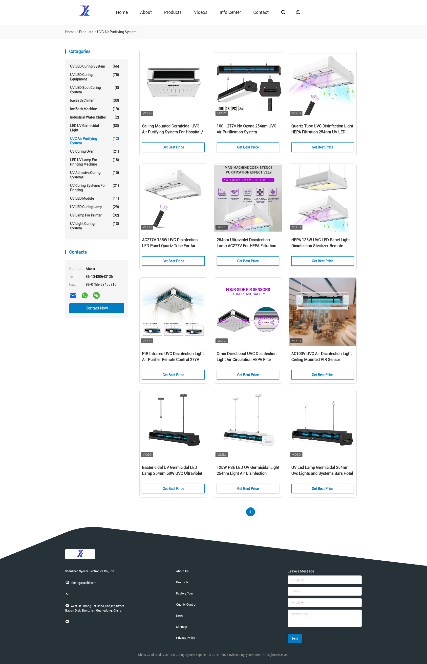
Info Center (230, 12)
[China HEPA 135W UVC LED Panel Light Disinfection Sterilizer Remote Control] (322, 198)
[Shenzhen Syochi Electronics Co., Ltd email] (73, 295)
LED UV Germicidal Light (94, 128)
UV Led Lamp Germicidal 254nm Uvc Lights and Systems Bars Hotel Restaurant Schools (322, 473)
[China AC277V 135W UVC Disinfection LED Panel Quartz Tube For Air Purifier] (173, 198)
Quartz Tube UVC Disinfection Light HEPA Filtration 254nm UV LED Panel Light (322, 132)
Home (122, 12)
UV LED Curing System (94, 66)
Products (173, 12)
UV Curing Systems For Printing (94, 188)
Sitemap (181, 627)
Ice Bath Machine (94, 109)
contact (261, 12)
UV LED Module (94, 198)
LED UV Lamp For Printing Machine (94, 162)
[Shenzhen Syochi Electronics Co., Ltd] (85, 10)
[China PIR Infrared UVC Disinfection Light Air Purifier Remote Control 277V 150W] (173, 312)
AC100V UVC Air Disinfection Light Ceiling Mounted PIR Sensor (321, 356)
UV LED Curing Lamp (94, 207)
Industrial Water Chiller (94, 117)
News (179, 615)
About (146, 12)
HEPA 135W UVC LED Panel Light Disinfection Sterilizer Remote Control (320, 245)
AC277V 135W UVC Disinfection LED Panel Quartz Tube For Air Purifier (170, 245)
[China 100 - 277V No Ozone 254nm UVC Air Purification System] (248, 84)
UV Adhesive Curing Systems (94, 175)
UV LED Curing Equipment (94, 77)
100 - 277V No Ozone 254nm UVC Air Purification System (246, 129)
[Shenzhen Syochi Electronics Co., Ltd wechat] (96, 295)
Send (295, 638)
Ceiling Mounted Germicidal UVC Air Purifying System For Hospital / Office (172, 132)
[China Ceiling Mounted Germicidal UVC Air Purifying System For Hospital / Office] (173, 84)
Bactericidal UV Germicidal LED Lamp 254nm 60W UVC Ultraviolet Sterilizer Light (172, 473)
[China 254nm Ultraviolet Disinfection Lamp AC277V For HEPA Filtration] (248, 198)
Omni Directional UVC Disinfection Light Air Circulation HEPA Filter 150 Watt (247, 359)
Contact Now (96, 308)
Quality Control (186, 604)
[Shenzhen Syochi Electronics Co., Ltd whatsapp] (85, 295)
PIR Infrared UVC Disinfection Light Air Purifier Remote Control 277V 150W (173, 359)
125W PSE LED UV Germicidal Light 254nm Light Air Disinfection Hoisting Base (248, 473)
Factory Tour (184, 593)
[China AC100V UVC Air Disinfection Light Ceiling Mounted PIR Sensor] (322, 312)
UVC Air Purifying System (94, 141)
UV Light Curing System (94, 226)
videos (200, 12)
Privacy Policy (185, 638)
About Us (182, 571)
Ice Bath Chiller (94, 100)
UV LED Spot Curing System (94, 90)
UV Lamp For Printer (94, 215)
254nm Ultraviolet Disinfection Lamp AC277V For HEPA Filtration (246, 242)
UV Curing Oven (94, 151)
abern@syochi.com (83, 583)
